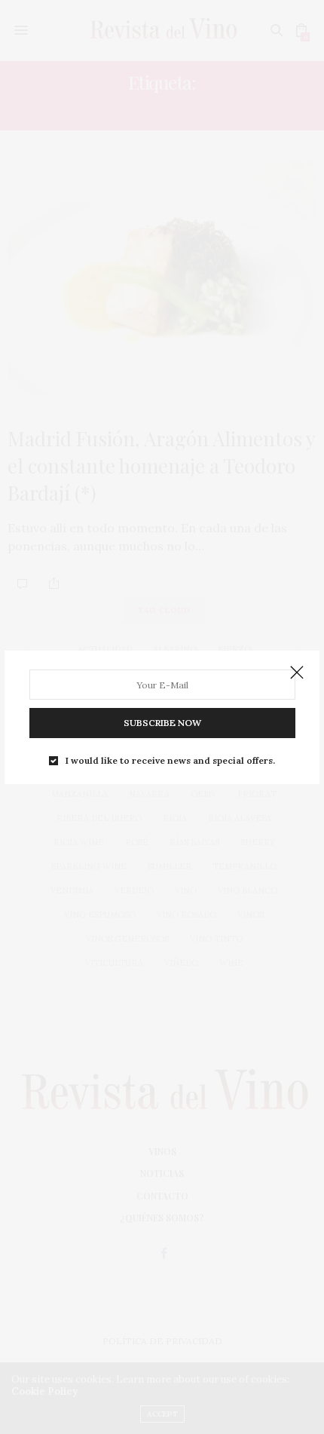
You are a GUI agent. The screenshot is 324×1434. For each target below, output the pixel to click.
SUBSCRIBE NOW (162, 722)
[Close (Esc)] (297, 673)
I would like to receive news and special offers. (170, 760)
